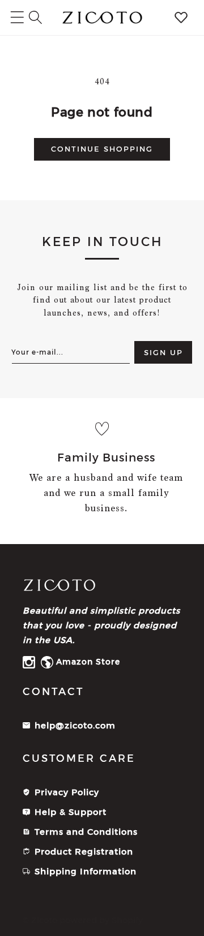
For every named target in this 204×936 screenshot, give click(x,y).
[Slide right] (191, 471)
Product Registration (84, 851)
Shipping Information (86, 871)
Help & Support (71, 811)
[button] (35, 17)
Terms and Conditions (86, 831)
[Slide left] (12, 471)
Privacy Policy (67, 792)
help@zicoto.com (75, 725)
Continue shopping (102, 148)
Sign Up (163, 352)
